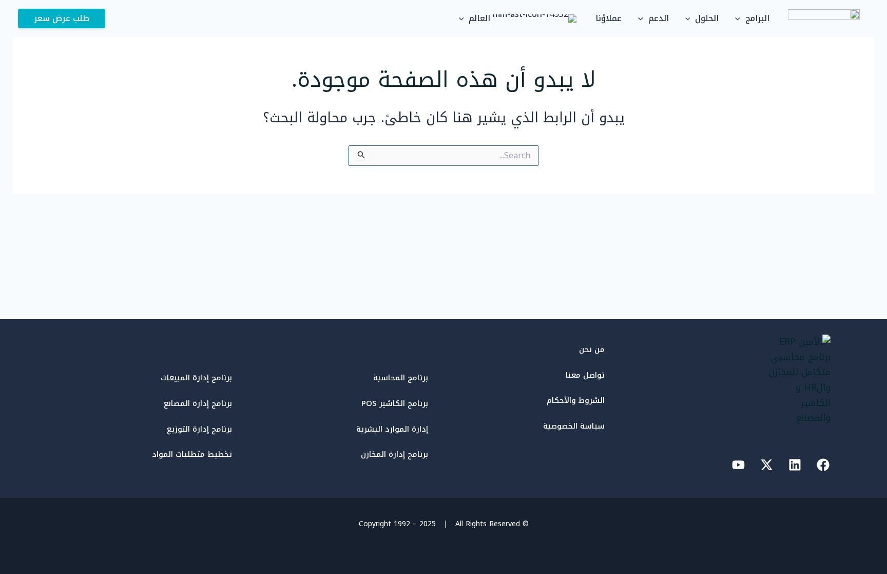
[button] (61, 18)
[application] (740, 18)
